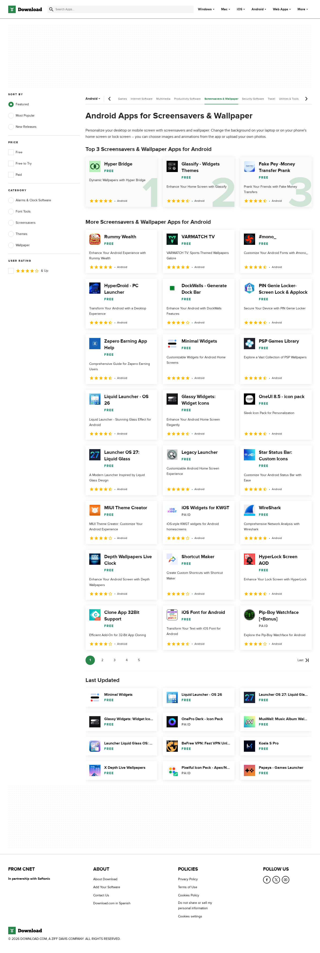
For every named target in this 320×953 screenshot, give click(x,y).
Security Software (253, 98)
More (301, 9)
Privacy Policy (188, 879)
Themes (21, 234)
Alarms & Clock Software (33, 200)
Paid (19, 175)
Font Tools (23, 211)
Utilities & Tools (289, 98)
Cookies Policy (188, 895)
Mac (224, 9)
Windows (205, 9)
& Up (44, 271)
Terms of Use (187, 887)
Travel (271, 98)
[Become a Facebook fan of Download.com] (267, 879)
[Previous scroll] (109, 98)
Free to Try (24, 163)
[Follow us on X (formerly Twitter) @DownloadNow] (276, 879)
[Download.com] (25, 9)
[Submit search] (51, 9)
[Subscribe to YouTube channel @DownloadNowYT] (285, 879)
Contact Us (101, 895)
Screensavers (26, 223)
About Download (105, 879)
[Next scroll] (306, 98)
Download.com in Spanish (111, 903)
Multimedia (163, 98)
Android (258, 9)
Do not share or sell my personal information (195, 905)
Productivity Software (187, 98)
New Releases (26, 127)
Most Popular (25, 115)
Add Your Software (106, 887)
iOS (239, 9)
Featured (22, 104)
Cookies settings (190, 916)
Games (122, 98)
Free (19, 152)
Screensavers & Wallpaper (221, 99)
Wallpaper (23, 245)
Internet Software (142, 98)
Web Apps (280, 9)
